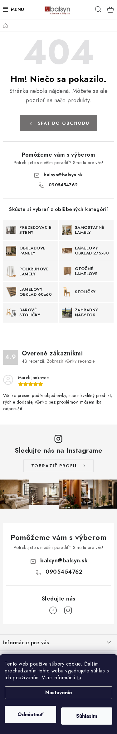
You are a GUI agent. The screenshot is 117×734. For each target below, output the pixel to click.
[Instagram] (68, 610)
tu (79, 677)
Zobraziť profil (54, 466)
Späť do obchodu (64, 123)
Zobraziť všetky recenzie (71, 361)
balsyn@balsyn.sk (63, 175)
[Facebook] (53, 610)
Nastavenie (58, 692)
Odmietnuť (30, 714)
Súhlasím (86, 716)
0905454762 (63, 185)
